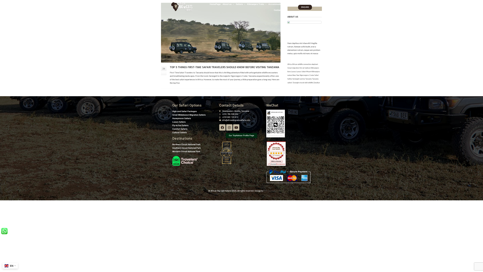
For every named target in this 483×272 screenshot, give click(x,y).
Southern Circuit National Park (186, 148)
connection (307, 64)
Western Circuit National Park (186, 151)
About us (227, 4)
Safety (289, 79)
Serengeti (295, 79)
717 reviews (276, 155)
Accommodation (276, 4)
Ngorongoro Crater (307, 75)
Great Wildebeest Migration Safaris (189, 115)
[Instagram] (229, 127)
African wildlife (297, 64)
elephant (315, 64)
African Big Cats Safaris (276, 148)
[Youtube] (236, 127)
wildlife (310, 83)
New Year (296, 75)
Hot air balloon (304, 68)
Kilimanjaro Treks (255, 4)
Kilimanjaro (315, 68)
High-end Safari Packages (184, 111)
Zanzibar (316, 83)
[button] (228, 4)
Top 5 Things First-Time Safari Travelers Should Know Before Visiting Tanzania (224, 67)
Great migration (293, 68)
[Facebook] (222, 127)
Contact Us (279, 10)
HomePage (215, 4)
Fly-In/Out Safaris (180, 125)
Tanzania (308, 79)
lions (289, 72)
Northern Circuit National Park (186, 144)
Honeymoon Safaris (181, 118)
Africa (289, 64)
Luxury (293, 72)
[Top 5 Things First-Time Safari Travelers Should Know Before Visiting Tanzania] (220, 33)
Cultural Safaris (179, 132)
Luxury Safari (301, 72)
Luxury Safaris (179, 122)
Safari (316, 75)
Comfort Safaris (179, 129)
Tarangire (296, 83)
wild (306, 83)
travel (302, 83)
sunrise (302, 79)
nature (289, 75)
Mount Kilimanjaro (313, 72)
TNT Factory (269, 191)
